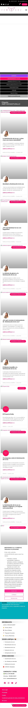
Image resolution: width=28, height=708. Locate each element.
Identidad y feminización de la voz (13, 184)
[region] (14, 573)
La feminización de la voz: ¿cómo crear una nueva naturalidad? (13, 139)
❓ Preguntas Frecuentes (9, 633)
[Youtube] (4, 4)
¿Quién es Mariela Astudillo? (9, 624)
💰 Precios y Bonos (7, 627)
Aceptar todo (14, 590)
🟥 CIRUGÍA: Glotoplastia (9, 666)
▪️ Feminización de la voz (9, 642)
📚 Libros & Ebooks (7, 630)
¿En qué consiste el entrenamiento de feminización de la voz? (13, 320)
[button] (26, 10)
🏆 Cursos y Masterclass (8, 635)
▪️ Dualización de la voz (8, 650)
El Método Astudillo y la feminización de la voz (10, 367)
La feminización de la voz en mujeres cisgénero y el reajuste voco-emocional (12, 506)
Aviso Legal (5, 689)
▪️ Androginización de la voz (9, 652)
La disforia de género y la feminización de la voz (10, 274)
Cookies (4, 695)
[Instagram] (6, 4)
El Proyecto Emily (8, 414)
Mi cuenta (4, 700)
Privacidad (4, 692)
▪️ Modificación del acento (9, 664)
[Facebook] (2, 4)
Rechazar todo (14, 598)
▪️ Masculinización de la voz (9, 644)
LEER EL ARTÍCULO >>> (9, 148)
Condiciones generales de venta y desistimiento (13, 698)
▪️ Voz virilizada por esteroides (10, 661)
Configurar (14, 594)
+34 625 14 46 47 (12, 676)
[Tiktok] (8, 4)
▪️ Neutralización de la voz (9, 647)
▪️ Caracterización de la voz (9, 658)
